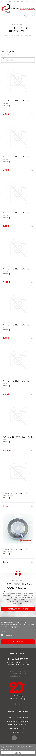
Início (6, 35)
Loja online (15, 35)
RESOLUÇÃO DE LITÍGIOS (18, 725)
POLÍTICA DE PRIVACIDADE (18, 721)
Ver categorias (8, 52)
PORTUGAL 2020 (18, 732)
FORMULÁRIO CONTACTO (18, 609)
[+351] (18, 659)
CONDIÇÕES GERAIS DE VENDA (18, 717)
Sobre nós (11, 1)
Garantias (20, 1)
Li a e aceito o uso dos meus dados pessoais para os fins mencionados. (19, 636)
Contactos (30, 1)
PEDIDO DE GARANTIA (18, 728)
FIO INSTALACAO (26, 35)
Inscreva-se (18, 642)
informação (9, 635)
